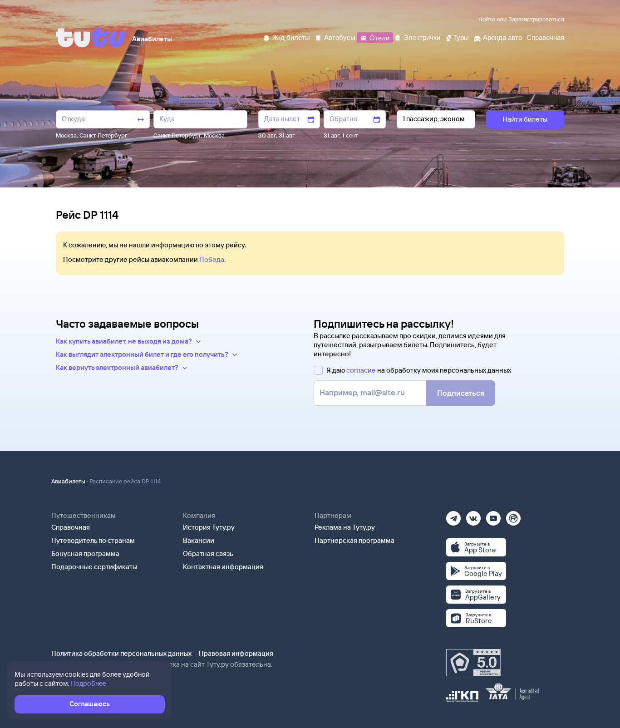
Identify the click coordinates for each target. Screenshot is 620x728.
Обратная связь (208, 553)
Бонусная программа (85, 553)
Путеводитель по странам (93, 540)
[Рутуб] (513, 515)
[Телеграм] (453, 515)
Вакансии (198, 540)
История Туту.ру (209, 527)
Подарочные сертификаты (94, 566)
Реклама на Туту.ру (345, 527)
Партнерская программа (354, 540)
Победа (211, 259)
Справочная (70, 527)
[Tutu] (91, 37)
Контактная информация (223, 566)
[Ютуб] (493, 515)
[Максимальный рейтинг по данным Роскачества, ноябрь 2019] (473, 662)
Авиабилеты (68, 481)
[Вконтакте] (473, 515)
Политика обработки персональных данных (121, 653)
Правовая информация (236, 653)
